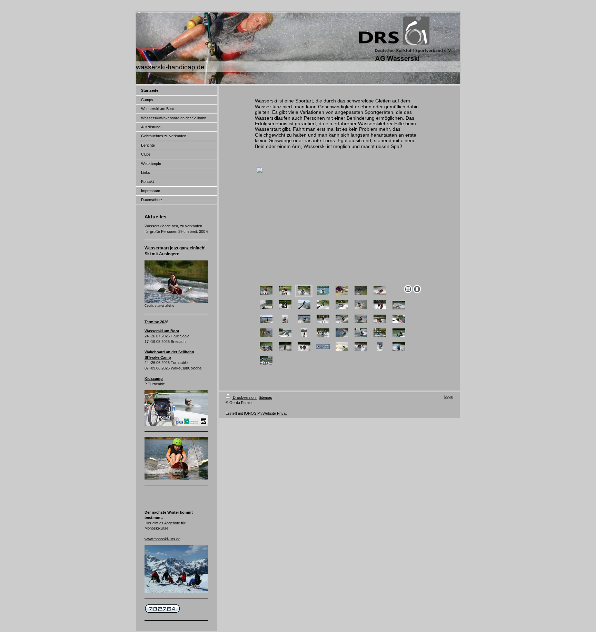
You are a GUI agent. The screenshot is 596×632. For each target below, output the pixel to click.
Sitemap (265, 397)
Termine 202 (155, 322)
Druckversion (244, 397)
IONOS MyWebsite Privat (265, 413)
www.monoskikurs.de (162, 539)
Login (448, 396)
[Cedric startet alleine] (176, 281)
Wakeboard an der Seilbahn (169, 352)
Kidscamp (154, 378)
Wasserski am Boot (162, 331)
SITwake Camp (158, 357)
